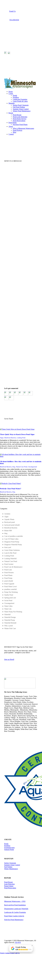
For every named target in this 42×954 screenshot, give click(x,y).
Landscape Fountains (20, 99)
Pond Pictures (9, 572)
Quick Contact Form (7, 953)
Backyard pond (9, 522)
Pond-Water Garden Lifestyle (14, 916)
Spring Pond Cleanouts (21, 105)
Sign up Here (9, 659)
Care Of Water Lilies (11, 539)
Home (11, 92)
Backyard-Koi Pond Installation (15, 905)
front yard (7, 547)
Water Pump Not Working (13, 612)
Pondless (16, 97)
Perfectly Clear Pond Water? (10, 489)
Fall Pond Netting (19, 107)
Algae (2, 438)
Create (11, 93)
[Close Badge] (32, 945)
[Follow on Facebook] (6, 27)
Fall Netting (8, 867)
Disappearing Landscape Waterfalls (16, 909)
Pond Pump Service (19, 119)
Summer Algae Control (21, 109)
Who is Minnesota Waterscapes (23, 128)
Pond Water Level (10, 586)
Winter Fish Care (10, 628)
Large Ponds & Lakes (20, 101)
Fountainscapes (9, 847)
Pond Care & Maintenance (13, 567)
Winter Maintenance (11, 869)
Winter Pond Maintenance (21, 111)
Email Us (12, 11)
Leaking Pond (21, 438)
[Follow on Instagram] (19, 27)
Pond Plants (13, 122)
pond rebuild (8, 581)
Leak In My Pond (10, 553)
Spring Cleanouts (10, 863)
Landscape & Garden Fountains (15, 912)
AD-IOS (18, 942)
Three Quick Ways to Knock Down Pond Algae (17, 434)
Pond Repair (17, 115)
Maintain (12, 103)
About (11, 126)
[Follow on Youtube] (14, 27)
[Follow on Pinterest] (10, 27)
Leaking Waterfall (10, 558)
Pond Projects (17, 130)
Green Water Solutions (12, 550)
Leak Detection (9, 884)
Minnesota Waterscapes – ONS (14, 901)
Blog (14, 132)
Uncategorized (32, 467)
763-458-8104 (14, 20)
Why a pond (8, 626)
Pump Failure (8, 886)
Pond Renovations (19, 121)
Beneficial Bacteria (10, 438)
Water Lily (8, 609)
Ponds (15, 95)
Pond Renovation (10, 888)
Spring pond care (10, 598)
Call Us (17, 953)
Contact (11, 134)
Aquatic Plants (9, 519)
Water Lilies (8, 606)
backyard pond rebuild (12, 525)
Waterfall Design (10, 617)
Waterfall (7, 614)
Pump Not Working (11, 592)
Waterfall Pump (9, 620)
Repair (11, 113)
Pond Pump (8, 578)
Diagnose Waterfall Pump (13, 544)
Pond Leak (8, 570)
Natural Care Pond (21, 467)
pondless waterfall (10, 589)
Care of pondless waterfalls (13, 536)
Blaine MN (8, 530)
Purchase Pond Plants (20, 124)
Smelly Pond (8, 595)
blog (13, 467)
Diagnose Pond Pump (11, 542)
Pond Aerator (8, 564)
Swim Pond (8, 600)
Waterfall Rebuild (10, 623)
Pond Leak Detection (20, 117)
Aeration (7, 514)
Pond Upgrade (9, 584)
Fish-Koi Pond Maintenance (13, 920)
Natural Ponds (9, 849)
